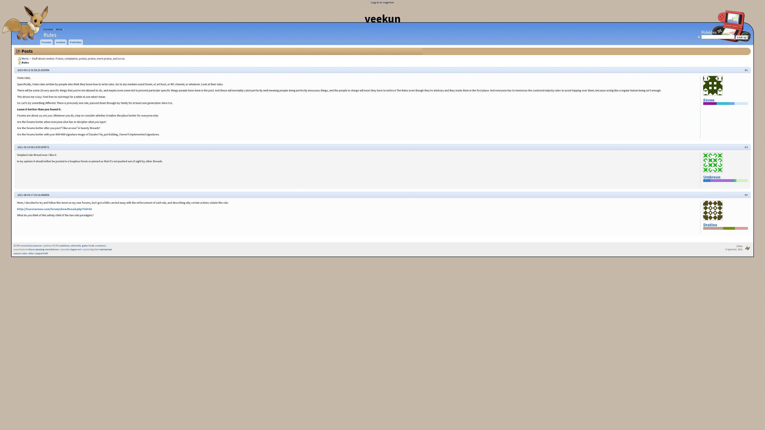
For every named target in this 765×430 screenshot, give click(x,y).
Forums (48, 29)
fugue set (75, 249)
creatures (100, 245)
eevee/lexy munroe (31, 245)
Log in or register (382, 2)
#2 (746, 147)
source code (20, 253)
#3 (746, 195)
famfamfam (105, 249)
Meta (59, 29)
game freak (88, 245)
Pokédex (709, 32)
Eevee (708, 100)
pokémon (65, 245)
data (30, 253)
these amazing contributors (43, 249)
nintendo (76, 245)
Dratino (710, 225)
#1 (746, 70)
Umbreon (711, 177)
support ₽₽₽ (41, 253)
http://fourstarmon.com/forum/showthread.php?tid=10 (54, 209)
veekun (383, 18)
